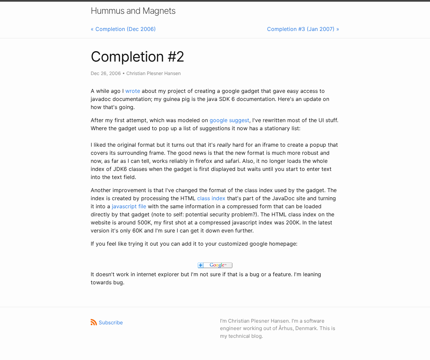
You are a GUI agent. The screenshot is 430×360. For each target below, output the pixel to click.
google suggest (229, 120)
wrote (132, 90)
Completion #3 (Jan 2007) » (303, 29)
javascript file (129, 206)
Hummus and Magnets (133, 10)
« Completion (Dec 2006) (123, 29)
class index (211, 198)
